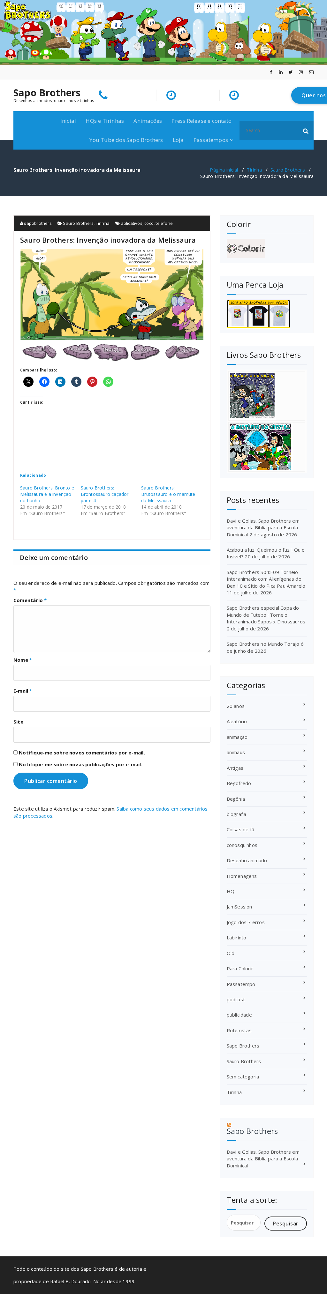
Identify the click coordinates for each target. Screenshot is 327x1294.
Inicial (68, 120)
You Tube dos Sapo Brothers (126, 139)
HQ (230, 891)
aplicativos (131, 223)
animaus (236, 752)
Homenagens (242, 876)
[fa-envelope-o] (311, 72)
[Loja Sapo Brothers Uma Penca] (267, 313)
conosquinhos (242, 845)
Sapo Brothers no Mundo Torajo (263, 644)
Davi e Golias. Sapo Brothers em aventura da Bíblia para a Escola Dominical (263, 528)
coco (149, 223)
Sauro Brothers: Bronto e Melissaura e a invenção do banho (47, 494)
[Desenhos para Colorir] (267, 248)
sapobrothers (37, 223)
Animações (147, 120)
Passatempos (211, 139)
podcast (236, 999)
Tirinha (254, 169)
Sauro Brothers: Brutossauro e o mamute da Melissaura (168, 494)
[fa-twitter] (291, 72)
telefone (164, 223)
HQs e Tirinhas (105, 120)
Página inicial (224, 169)
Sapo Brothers (47, 93)
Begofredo (239, 783)
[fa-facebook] (271, 72)
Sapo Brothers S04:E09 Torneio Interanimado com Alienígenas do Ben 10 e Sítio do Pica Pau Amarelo (266, 579)
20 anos (236, 706)
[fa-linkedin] (281, 72)
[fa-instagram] (301, 72)
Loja (178, 139)
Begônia (236, 799)
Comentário (30, 600)
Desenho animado (247, 860)
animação (237, 737)
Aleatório (237, 721)
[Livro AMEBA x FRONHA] (267, 395)
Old (231, 953)
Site (18, 721)
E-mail (22, 690)
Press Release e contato (201, 120)
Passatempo (241, 984)
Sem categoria (243, 1076)
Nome (22, 660)
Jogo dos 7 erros (246, 922)
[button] (306, 130)
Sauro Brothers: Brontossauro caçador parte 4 (105, 494)
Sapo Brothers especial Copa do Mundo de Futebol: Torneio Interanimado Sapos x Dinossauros (266, 615)
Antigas (235, 768)
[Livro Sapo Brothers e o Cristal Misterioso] (267, 447)
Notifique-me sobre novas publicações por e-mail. (80, 764)
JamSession (239, 906)
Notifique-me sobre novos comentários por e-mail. (82, 752)
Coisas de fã (240, 829)
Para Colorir (240, 968)
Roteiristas (239, 1030)
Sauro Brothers (287, 169)
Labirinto (237, 937)
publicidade (239, 1014)
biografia (237, 814)
